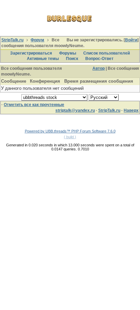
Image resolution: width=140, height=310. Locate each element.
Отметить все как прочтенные (34, 104)
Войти (131, 40)
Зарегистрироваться (31, 53)
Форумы (67, 53)
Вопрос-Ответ (99, 58)
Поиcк (72, 58)
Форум (37, 40)
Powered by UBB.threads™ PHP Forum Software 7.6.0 (70, 131)
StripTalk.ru (12, 40)
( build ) (70, 137)
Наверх (131, 110)
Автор (98, 68)
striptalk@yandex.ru (75, 110)
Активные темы (43, 58)
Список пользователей (106, 53)
